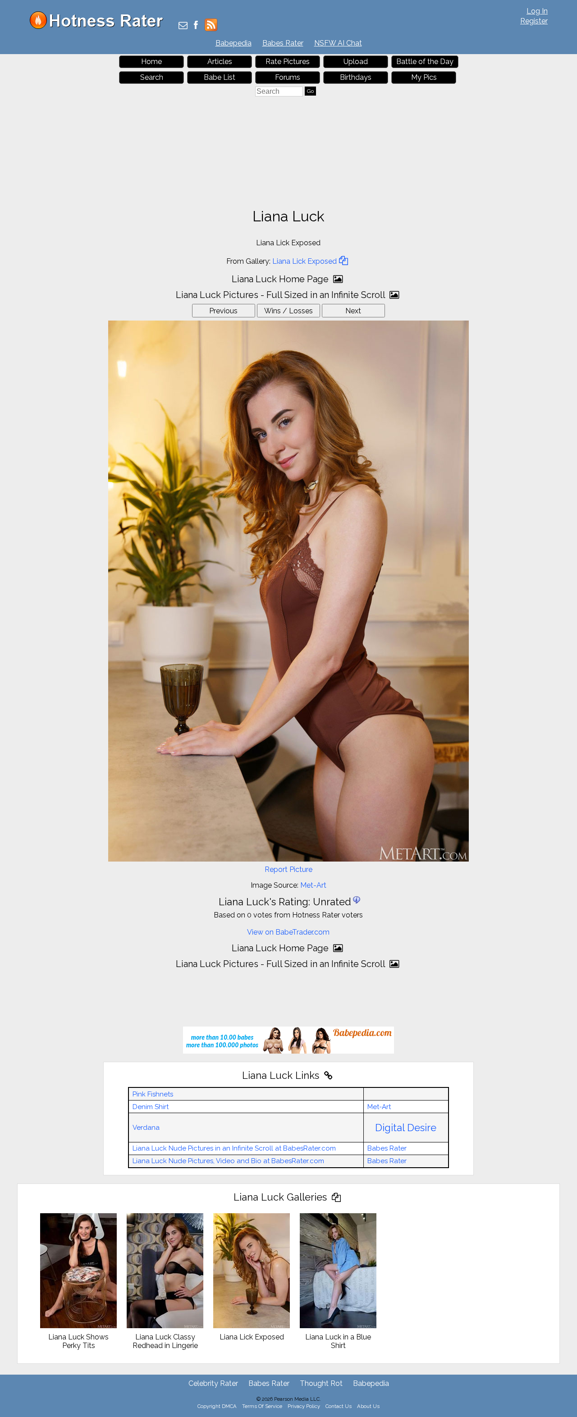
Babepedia (233, 43)
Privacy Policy (304, 1406)
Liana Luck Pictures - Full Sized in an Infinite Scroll (281, 294)
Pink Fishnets (153, 1094)
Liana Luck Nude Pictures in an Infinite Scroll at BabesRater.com (234, 1148)
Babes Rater (282, 43)
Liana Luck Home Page (281, 279)
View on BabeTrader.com (288, 932)
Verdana (146, 1128)
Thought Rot (321, 1383)
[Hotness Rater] (99, 27)
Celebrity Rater (213, 1383)
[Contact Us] (183, 26)
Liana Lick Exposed (304, 261)
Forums (287, 77)
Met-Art (313, 885)
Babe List (219, 77)
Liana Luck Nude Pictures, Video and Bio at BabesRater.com (228, 1161)
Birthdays (355, 77)
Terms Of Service (262, 1406)
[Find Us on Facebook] (196, 26)
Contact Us (338, 1406)
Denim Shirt (151, 1107)
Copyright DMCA (217, 1406)
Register (534, 21)
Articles (219, 61)
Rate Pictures (288, 61)
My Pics (424, 77)
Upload (355, 61)
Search (151, 77)
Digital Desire (405, 1127)
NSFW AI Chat (338, 43)
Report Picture (288, 869)
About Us (368, 1406)
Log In (537, 11)
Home (151, 61)
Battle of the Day (424, 61)
